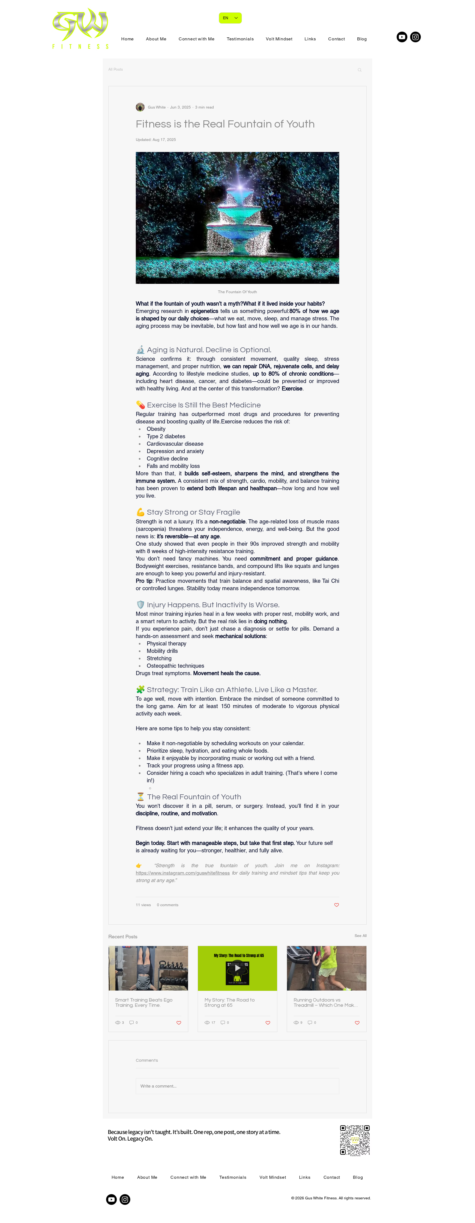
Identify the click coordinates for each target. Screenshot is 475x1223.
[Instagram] (415, 37)
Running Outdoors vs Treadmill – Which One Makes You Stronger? (327, 1002)
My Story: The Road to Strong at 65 (230, 1002)
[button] (359, 69)
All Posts (115, 69)
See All (361, 935)
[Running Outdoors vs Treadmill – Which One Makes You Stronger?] (326, 968)
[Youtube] (402, 37)
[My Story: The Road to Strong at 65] (237, 968)
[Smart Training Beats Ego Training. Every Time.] (148, 968)
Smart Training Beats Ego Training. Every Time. (144, 1002)
